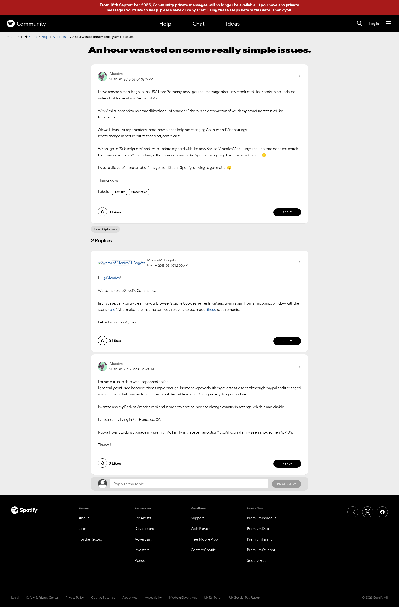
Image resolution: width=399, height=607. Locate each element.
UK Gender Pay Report (244, 597)
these (211, 309)
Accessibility (153, 597)
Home (32, 36)
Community (31, 23)
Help (165, 23)
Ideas (233, 23)
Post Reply (286, 483)
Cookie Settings (103, 597)
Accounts (59, 36)
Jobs (83, 528)
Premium (119, 192)
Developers (144, 528)
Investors (142, 549)
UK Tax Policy (213, 597)
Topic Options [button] (104, 229)
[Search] (359, 24)
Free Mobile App (204, 539)
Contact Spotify (203, 549)
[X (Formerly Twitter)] (367, 511)
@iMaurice (111, 277)
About (84, 517)
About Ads (130, 597)
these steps (229, 9)
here (111, 309)
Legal (15, 597)
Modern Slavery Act (182, 597)
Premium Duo (258, 528)
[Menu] (388, 23)
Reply (287, 212)
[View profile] (102, 76)
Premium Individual (262, 517)
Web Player (200, 528)
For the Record (90, 539)
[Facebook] (382, 511)
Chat (199, 23)
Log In (374, 23)
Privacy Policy (75, 597)
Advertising (144, 539)
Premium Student (261, 549)
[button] (299, 76)
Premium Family (259, 539)
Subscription (139, 192)
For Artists (143, 517)
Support (197, 517)
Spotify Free (257, 560)
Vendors (141, 560)
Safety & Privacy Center (42, 597)
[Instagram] (352, 511)
